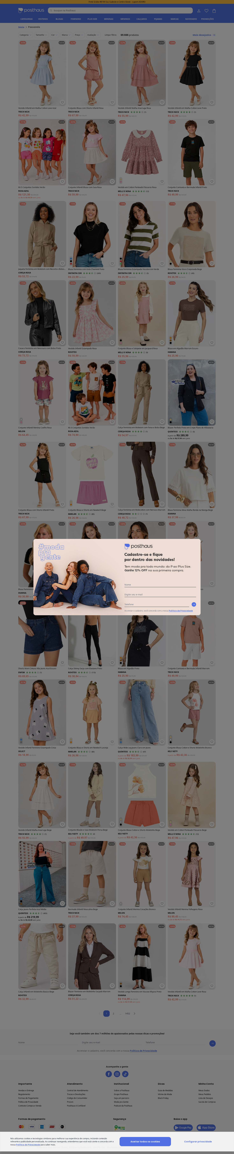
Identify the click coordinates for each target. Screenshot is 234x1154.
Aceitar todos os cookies (145, 1141)
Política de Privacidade (181, 610)
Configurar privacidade (198, 1141)
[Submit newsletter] (194, 604)
